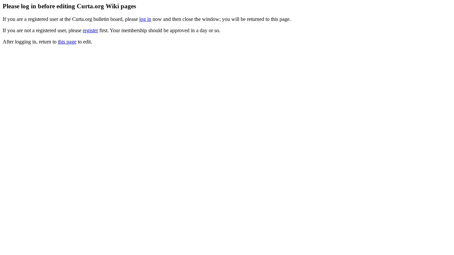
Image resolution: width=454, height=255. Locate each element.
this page (67, 41)
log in (145, 19)
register (90, 30)
